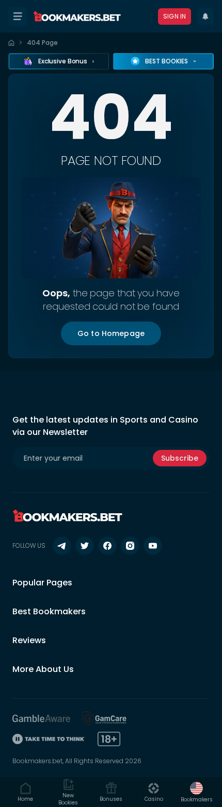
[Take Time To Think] (48, 739)
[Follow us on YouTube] (153, 545)
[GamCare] (105, 718)
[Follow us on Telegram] (62, 545)
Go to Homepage (111, 333)
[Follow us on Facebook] (107, 545)
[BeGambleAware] (41, 718)
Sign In (174, 16)
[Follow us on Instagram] (130, 545)
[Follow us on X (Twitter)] (84, 545)
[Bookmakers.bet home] (77, 16)
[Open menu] (17, 16)
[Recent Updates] (205, 16)
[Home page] (11, 43)
